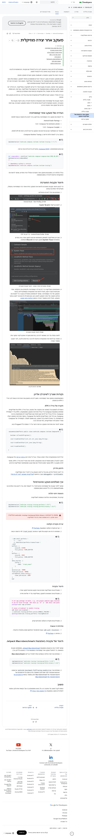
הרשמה (22, 833)
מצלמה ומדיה (52, 788)
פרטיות (54, 791)
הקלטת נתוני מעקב (26, 298)
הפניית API (19, 786)
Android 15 (30, 781)
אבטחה (65, 786)
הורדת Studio (18, 789)
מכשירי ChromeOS (41, 783)
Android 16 (30, 778)
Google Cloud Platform (60, 819)
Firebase (64, 816)
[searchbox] (82, 17)
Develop (88, 7)
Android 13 (30, 787)
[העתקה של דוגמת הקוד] (62, 140)
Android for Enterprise (63, 782)
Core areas (77, 7)
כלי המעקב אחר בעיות (39, 691)
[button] (83, 25)
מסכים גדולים (41, 777)
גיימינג (54, 779)
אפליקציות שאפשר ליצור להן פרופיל (22, 474)
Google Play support (7, 785)
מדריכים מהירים (45, 12)
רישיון (59, 828)
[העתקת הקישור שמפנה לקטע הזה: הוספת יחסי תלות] (46, 494)
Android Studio (13, 2)
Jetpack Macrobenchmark (31, 648)
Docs (57, 12)
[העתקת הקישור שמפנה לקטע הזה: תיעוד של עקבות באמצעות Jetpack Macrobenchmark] (61, 644)
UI (69, 7)
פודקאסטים (63, 798)
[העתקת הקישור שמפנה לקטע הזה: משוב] (56, 685)
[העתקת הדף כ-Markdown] (12, 40)
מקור (65, 789)
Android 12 (30, 790)
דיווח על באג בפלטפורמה (7, 776)
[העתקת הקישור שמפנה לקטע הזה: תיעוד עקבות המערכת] (38, 183)
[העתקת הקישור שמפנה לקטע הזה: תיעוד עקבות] (50, 586)
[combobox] (49, 2)
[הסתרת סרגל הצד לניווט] (72, 834)
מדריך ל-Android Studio (18, 778)
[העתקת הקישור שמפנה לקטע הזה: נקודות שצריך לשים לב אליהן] (32, 394)
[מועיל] (10, 33)
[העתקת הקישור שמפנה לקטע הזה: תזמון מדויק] (51, 468)
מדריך (76, 12)
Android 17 (30, 775)
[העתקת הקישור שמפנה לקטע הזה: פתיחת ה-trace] (48, 626)
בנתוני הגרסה (20, 457)
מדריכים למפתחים (19, 782)
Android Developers (58, 33)
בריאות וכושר (52, 785)
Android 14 (30, 784)
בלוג (66, 795)
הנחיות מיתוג (53, 828)
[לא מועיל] (7, 33)
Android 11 (30, 793)
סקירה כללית (87, 12)
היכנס (4, 2)
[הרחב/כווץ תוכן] (56, 46)
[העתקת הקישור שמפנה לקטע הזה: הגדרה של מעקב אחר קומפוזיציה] (27, 113)
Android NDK (18, 792)
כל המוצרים (64, 821)
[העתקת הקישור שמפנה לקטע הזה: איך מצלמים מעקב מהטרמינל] (31, 482)
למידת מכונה (52, 782)
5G (55, 794)
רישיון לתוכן (29, 729)
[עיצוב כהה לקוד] (60, 140)
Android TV (41, 792)
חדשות (65, 792)
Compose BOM (44, 149)
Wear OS (42, 780)
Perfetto (37, 528)
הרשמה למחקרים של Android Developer (7, 791)
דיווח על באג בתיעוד (7, 780)
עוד (74, 2)
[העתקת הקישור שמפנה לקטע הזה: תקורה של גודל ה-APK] (43, 406)
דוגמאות (66, 12)
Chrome (64, 813)
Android (64, 779)
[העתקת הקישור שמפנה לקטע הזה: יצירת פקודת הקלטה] (45, 524)
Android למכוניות (42, 788)
